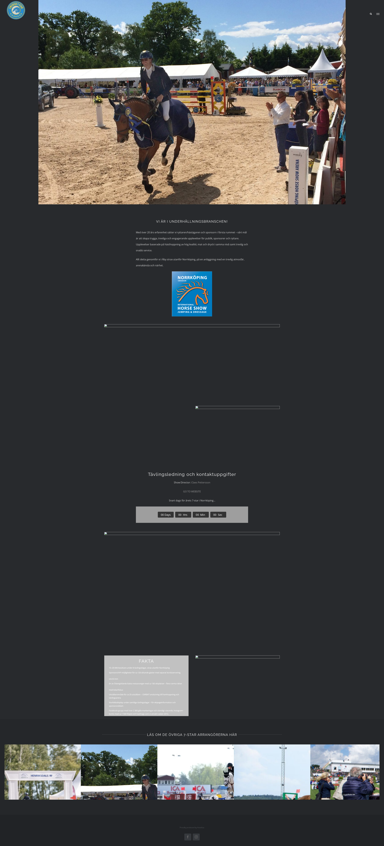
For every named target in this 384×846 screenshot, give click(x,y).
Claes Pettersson (200, 482)
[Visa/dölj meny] (378, 14)
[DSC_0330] (237, 656)
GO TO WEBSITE (192, 491)
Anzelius (200, 827)
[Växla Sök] (371, 14)
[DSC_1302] (192, 533)
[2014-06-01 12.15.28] (192, 325)
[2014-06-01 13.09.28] (237, 407)
